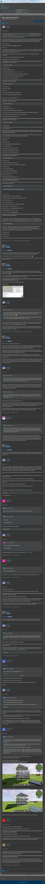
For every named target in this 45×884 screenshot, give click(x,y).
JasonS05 (12, 865)
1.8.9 (31, 11)
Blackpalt (12, 200)
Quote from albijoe (8, 310)
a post (32, 219)
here (19, 722)
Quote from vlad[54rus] (9, 542)
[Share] (42, 21)
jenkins (27, 9)
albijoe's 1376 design (18, 71)
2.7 (14, 11)
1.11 (39, 11)
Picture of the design (8, 65)
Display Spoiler (7, 529)
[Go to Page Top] (43, 882)
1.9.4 (34, 11)
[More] (41, 31)
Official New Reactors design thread (22, 34)
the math (6, 652)
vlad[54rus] (27, 50)
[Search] (37, 1)
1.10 (36, 11)
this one (5, 492)
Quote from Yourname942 (10, 697)
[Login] (40, 1)
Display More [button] (22, 675)
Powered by (22, 882)
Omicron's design (20, 49)
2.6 (12, 11)
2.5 (10, 11)
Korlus (7, 90)
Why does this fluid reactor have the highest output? (14, 189)
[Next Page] (7, 23)
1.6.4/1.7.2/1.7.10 (26, 11)
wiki (14, 722)
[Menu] (43, 1)
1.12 (41, 11)
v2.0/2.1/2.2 (5, 11)
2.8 (16, 11)
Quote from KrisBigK (9, 508)
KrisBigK (4, 19)
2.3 (8, 11)
